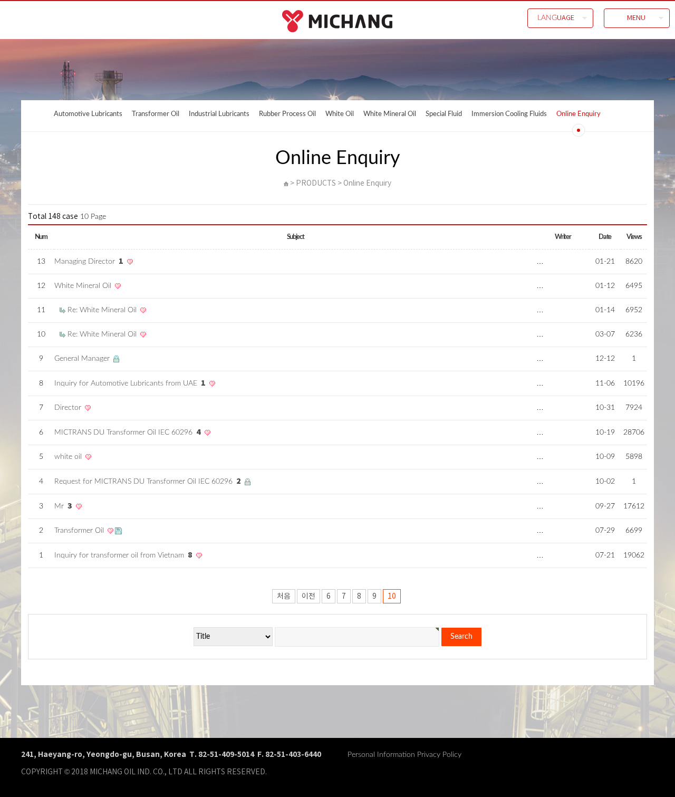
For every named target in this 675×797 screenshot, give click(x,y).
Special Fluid (444, 114)
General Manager (83, 358)
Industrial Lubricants (219, 114)
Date (605, 237)
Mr (63, 506)
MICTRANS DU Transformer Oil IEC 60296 (127, 432)
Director (68, 407)
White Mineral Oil (389, 114)
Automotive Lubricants (88, 114)
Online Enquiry (578, 114)
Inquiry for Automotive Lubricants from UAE (130, 383)
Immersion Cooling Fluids (509, 114)
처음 (284, 596)
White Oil (339, 114)
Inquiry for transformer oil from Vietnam (123, 555)
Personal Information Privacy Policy (404, 754)
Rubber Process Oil (287, 114)
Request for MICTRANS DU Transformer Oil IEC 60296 (147, 481)
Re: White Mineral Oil (103, 310)
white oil (69, 456)
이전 (308, 596)
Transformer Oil (155, 114)
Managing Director (88, 261)
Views (633, 237)
